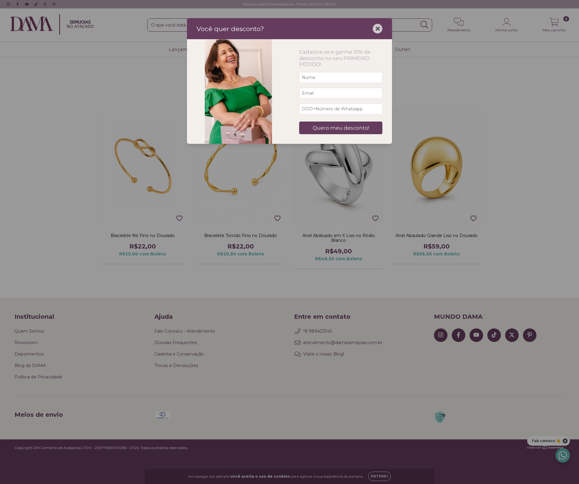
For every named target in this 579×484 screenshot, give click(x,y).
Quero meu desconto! (341, 128)
